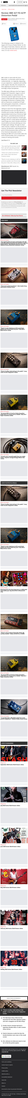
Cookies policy (5, 1071)
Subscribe (20, 2)
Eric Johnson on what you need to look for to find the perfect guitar (14, 1042)
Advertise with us (6, 1074)
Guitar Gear (4, 9)
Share (5, 23)
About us (4, 1083)
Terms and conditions (7, 1062)
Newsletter (24, 23)
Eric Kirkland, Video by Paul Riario (17, 18)
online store (13, 50)
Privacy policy (5, 1068)
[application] (14, 177)
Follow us (16, 23)
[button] (2, 2)
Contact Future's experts (7, 1065)
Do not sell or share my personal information (12, 1089)
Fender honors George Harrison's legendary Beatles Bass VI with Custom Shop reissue (14, 1027)
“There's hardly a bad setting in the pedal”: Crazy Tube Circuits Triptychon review (14, 1011)
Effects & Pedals (11, 9)
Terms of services (17, 202)
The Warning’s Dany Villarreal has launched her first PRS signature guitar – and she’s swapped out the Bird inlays (15, 1019)
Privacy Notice (19, 203)
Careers (3, 1086)
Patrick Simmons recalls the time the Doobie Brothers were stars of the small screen (14, 1035)
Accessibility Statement (7, 1077)
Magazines (4, 19)
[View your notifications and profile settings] (14, 2)
